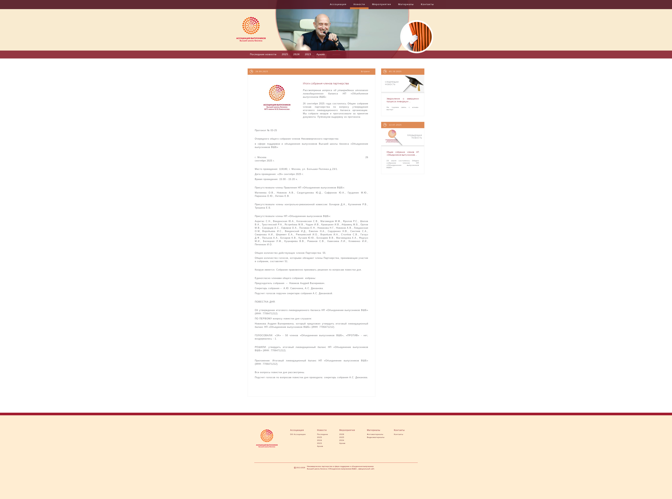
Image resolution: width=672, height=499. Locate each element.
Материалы (406, 4)
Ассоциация (338, 4)
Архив (320, 54)
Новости (359, 4)
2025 (285, 54)
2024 (296, 54)
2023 (308, 54)
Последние (322, 434)
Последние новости (263, 54)
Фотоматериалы (375, 434)
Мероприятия (382, 4)
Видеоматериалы (375, 437)
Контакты (427, 4)
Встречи (365, 71)
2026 (341, 434)
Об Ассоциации (298, 434)
